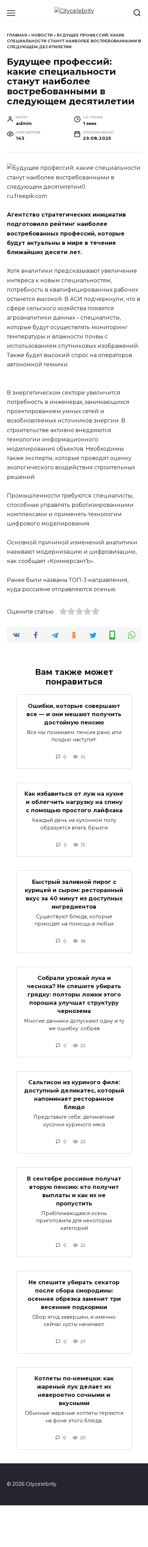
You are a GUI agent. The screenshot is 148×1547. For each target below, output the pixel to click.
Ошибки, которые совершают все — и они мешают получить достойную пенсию (74, 713)
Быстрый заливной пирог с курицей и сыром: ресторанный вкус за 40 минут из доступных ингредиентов (74, 894)
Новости (42, 35)
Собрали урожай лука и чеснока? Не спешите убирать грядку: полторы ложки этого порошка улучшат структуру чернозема (74, 994)
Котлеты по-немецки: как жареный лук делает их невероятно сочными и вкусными (74, 1391)
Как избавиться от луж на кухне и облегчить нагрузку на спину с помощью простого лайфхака (74, 802)
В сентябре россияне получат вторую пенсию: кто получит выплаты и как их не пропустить (74, 1190)
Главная (17, 35)
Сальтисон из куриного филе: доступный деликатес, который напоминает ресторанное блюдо (74, 1094)
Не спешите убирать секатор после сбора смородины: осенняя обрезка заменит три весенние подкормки (74, 1294)
